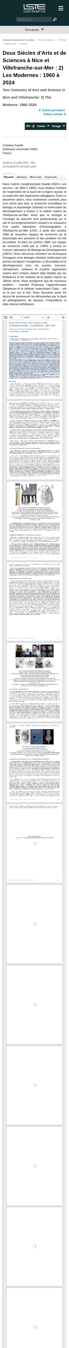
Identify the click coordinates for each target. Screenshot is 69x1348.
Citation (42, 126)
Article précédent (53, 110)
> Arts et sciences (45, 40)
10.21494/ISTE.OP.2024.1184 (19, 166)
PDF (29, 126)
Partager (57, 126)
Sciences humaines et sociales (18, 40)
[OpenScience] (34, 8)
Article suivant (54, 114)
